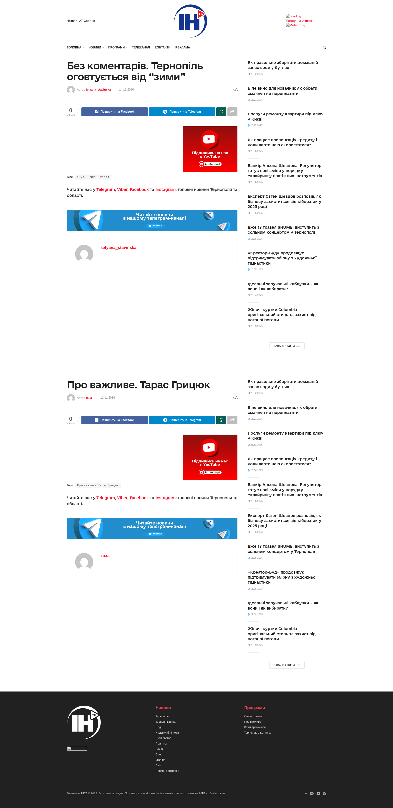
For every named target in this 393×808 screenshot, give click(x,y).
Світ (158, 765)
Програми (116, 47)
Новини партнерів (167, 771)
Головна (74, 47)
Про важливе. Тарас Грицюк (97, 485)
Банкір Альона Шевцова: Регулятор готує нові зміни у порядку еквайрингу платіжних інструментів (285, 170)
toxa (89, 397)
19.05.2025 (256, 213)
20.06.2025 (256, 151)
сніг (92, 177)
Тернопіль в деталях (257, 732)
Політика (161, 743)
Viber (122, 189)
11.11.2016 (107, 397)
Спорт (160, 754)
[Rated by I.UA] (77, 749)
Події (159, 727)
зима (80, 177)
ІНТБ (84, 793)
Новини (94, 47)
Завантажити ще (287, 345)
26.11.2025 (256, 125)
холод (104, 177)
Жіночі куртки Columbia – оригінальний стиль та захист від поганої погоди (282, 314)
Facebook (139, 189)
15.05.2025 (256, 238)
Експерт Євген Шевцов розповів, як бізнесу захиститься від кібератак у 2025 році (284, 201)
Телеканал (141, 47)
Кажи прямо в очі (255, 727)
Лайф (159, 749)
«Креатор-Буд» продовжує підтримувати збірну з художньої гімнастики (282, 258)
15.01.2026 (256, 99)
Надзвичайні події (167, 732)
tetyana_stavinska (98, 89)
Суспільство (163, 738)
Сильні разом (253, 716)
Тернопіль (162, 716)
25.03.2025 (256, 326)
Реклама (182, 47)
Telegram (105, 189)
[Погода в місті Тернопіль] (306, 16)
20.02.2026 (256, 74)
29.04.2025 (256, 295)
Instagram (166, 189)
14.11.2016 (126, 89)
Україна (160, 760)
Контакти (162, 47)
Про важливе (252, 721)
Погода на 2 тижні (299, 21)
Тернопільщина (166, 721)
